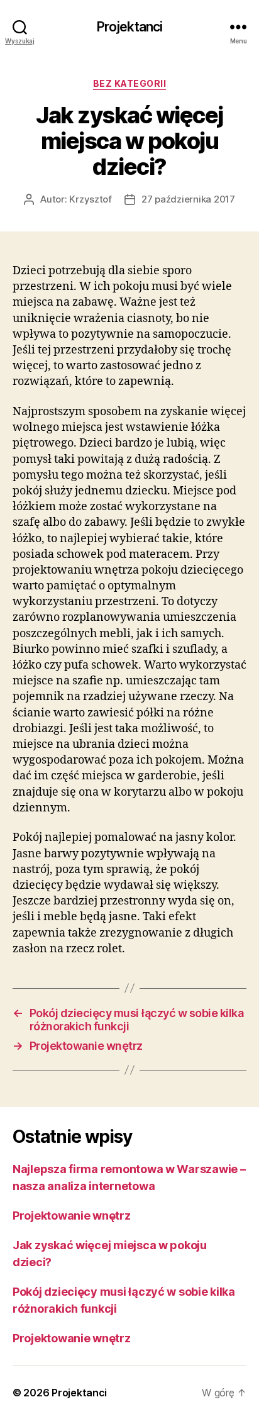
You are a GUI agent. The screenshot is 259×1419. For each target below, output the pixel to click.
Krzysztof (90, 199)
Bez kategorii (130, 83)
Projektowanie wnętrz (72, 1215)
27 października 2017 (188, 199)
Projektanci (129, 26)
